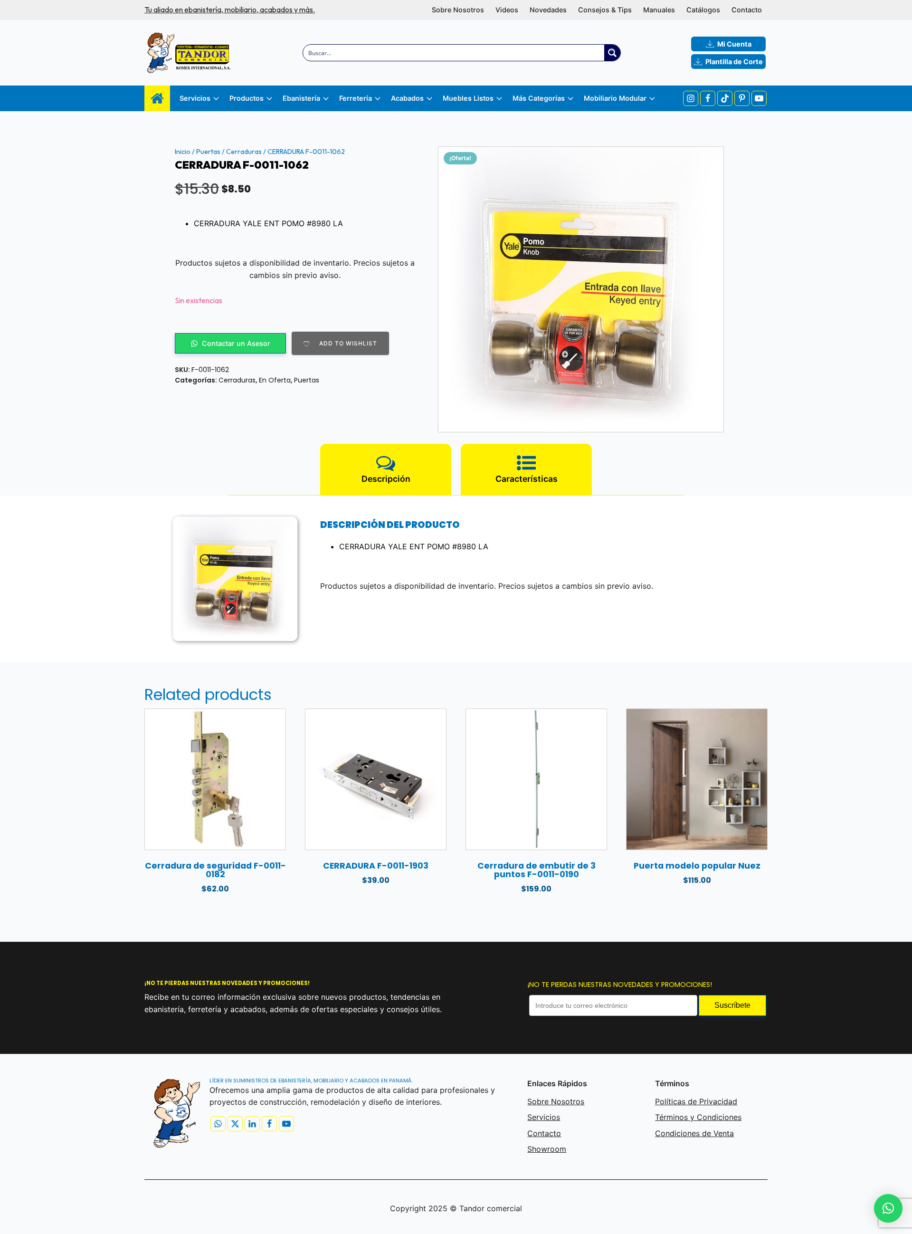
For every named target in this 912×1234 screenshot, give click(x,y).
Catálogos (703, 10)
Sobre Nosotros (458, 10)
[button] (888, 1208)
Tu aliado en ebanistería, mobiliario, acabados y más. (229, 9)
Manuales (659, 10)
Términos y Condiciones (698, 1117)
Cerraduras (244, 151)
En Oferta (275, 380)
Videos (506, 10)
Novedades (548, 10)
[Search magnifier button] (612, 53)
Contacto (747, 10)
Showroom (546, 1149)
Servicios (543, 1117)
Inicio (182, 151)
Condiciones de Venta (694, 1133)
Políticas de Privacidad (696, 1101)
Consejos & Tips (605, 10)
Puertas (208, 151)
